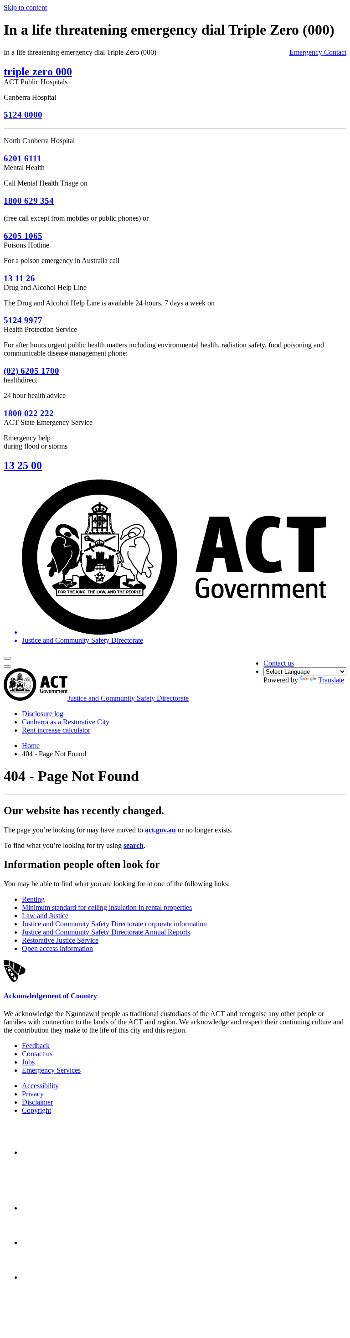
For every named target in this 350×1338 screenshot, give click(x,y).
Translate (331, 680)
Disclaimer (37, 1102)
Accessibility (40, 1086)
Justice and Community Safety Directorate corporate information (114, 924)
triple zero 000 (38, 71)
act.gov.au (160, 830)
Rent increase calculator (56, 730)
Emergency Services (51, 1070)
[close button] (7, 666)
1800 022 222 (29, 413)
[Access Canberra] (54, 1242)
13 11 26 (19, 278)
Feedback (36, 1045)
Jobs (28, 1062)
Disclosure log (42, 714)
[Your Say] (72, 1208)
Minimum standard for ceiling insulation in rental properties (107, 907)
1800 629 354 (29, 201)
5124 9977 (23, 320)
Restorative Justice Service (60, 940)
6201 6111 (22, 158)
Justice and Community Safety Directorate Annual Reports (106, 932)
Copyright (36, 1110)
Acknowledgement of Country (50, 996)
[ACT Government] (54, 1277)
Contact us (278, 663)
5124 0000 (23, 114)
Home (31, 745)
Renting (33, 899)
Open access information (57, 948)
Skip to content (25, 7)
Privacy (33, 1094)
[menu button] (7, 658)
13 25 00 (23, 465)
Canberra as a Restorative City (65, 722)
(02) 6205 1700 (31, 371)
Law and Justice (45, 916)
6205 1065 (23, 236)
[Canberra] (54, 1152)
